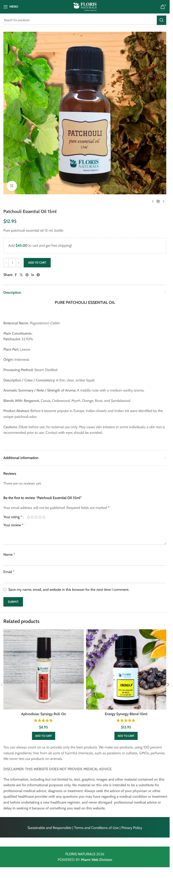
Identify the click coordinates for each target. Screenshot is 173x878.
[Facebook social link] (15, 275)
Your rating (12, 517)
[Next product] (163, 201)
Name (9, 554)
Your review (13, 525)
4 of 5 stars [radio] (40, 517)
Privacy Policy (131, 828)
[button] (43, 736)
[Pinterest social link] (27, 275)
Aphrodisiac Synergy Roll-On (43, 714)
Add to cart (37, 262)
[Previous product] (152, 201)
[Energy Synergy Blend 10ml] (126, 669)
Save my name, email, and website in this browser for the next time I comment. (68, 589)
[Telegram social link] (38, 275)
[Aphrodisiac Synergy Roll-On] (43, 669)
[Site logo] (85, 6)
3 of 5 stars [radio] (36, 517)
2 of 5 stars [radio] (32, 517)
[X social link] (21, 275)
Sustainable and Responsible (49, 828)
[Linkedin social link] (32, 275)
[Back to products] (158, 201)
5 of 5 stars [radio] (44, 517)
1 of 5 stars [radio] (28, 517)
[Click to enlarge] (12, 186)
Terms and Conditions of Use (96, 828)
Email (8, 572)
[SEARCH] (161, 20)
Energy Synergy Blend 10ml (126, 714)
